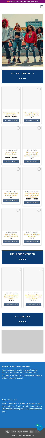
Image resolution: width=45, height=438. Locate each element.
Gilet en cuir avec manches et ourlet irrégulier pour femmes (31, 154)
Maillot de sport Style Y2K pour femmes (11, 194)
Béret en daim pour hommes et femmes (11, 235)
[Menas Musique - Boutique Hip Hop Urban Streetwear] (22, 7)
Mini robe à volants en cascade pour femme (32, 114)
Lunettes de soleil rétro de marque (32, 235)
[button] (3, 6)
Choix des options (11, 120)
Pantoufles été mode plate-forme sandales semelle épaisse (32, 195)
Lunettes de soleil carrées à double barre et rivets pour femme (33, 296)
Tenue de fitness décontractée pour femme (11, 154)
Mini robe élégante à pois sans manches (11, 114)
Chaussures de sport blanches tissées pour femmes (11, 296)
